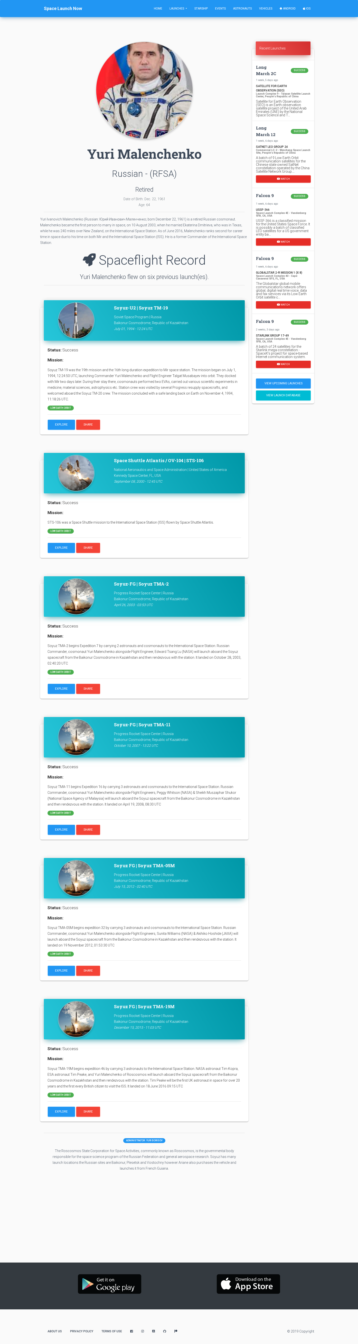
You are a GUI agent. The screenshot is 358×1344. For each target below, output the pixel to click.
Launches (177, 8)
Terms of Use (112, 1331)
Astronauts (242, 8)
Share (88, 424)
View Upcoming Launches (283, 383)
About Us (54, 1331)
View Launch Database (283, 395)
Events (220, 8)
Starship (201, 8)
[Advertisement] (283, 484)
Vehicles (265, 8)
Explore (61, 424)
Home (158, 8)
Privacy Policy (81, 1331)
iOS (308, 8)
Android (289, 8)
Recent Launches (272, 48)
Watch (285, 178)
